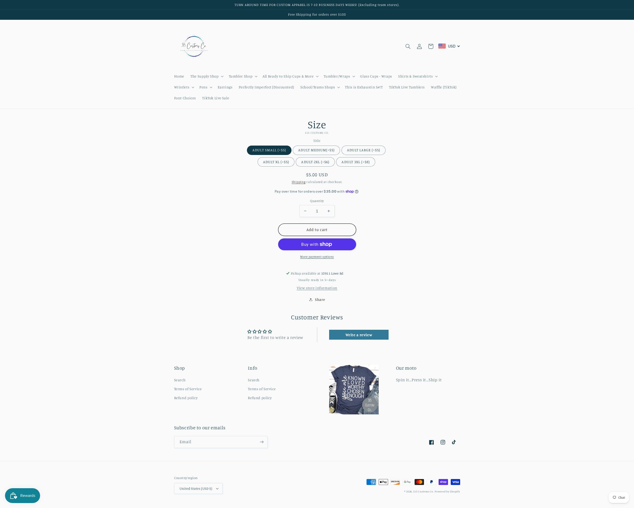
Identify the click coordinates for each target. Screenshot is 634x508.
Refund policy (186, 398)
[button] (206, 76)
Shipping (299, 182)
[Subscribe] (261, 442)
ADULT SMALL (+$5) (269, 150)
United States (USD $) (196, 488)
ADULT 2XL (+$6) (315, 162)
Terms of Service (188, 389)
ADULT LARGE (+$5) (363, 150)
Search (180, 380)
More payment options (317, 256)
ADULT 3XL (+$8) (356, 162)
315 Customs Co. (423, 491)
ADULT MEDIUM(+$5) (316, 150)
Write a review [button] (358, 334)
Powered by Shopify (447, 491)
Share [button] (320, 299)
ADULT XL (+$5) (276, 162)
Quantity (317, 201)
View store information (317, 288)
